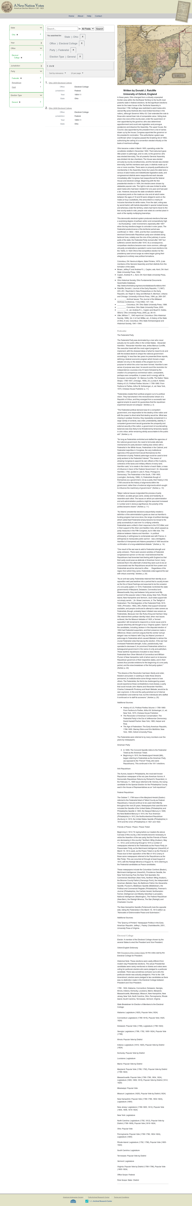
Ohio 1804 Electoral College (60, 83)
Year (13, 42)
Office (13, 48)
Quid (14, 87)
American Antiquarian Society (73, 1197)
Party (13, 71)
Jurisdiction (15, 65)
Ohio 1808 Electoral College (60, 108)
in (80, 28)
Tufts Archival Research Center (98, 1197)
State (13, 27)
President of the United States (133, 953)
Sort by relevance (56, 73)
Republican (16, 83)
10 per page (76, 73)
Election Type (16, 95)
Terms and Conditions (121, 1197)
